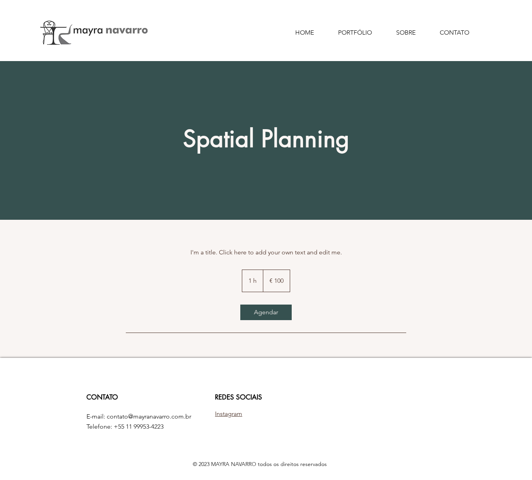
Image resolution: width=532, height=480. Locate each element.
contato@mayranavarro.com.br (149, 416)
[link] (266, 312)
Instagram (228, 413)
